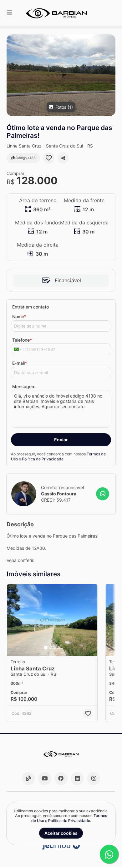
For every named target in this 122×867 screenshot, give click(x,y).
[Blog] (28, 778)
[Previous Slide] (13, 620)
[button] (61, 75)
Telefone (22, 340)
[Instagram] (93, 778)
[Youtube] (44, 778)
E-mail (19, 363)
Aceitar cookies (61, 833)
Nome (19, 316)
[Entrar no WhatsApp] (102, 493)
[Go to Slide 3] (54, 647)
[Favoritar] (48, 157)
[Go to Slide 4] (59, 647)
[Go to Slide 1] (46, 647)
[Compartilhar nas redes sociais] (63, 157)
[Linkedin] (77, 778)
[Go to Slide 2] (50, 647)
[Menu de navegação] (9, 13)
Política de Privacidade (43, 459)
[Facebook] (61, 778)
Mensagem (23, 386)
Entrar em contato (30, 306)
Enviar (61, 439)
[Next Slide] (90, 620)
